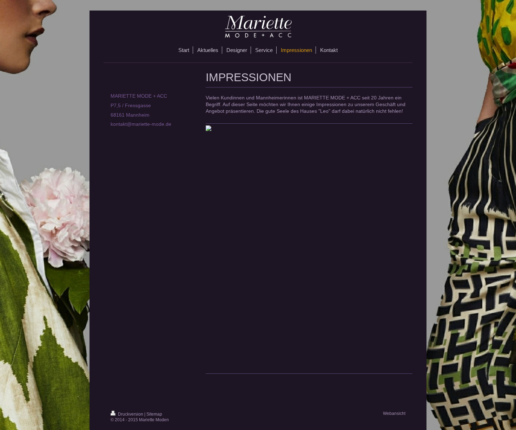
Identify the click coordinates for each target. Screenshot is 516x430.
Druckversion (130, 414)
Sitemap (154, 414)
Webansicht (394, 413)
